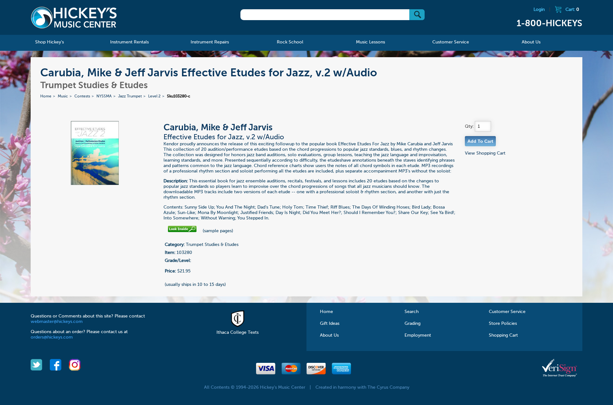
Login (539, 9)
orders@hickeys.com (52, 337)
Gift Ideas (329, 323)
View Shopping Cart (485, 153)
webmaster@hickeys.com (57, 321)
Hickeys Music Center (74, 17)
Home (45, 96)
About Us (329, 335)
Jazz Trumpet (130, 96)
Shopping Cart (503, 335)
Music (63, 96)
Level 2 (154, 96)
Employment (418, 335)
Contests (82, 96)
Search (412, 311)
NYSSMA (104, 96)
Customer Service (507, 311)
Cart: (572, 9)
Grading (412, 323)
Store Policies (503, 323)
